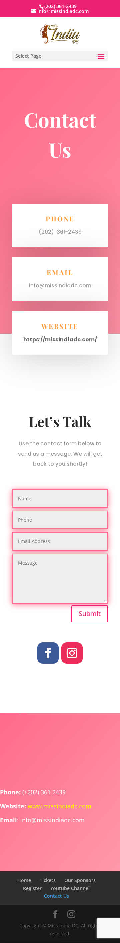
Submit (90, 613)
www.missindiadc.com (59, 806)
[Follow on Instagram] (72, 653)
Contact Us (56, 896)
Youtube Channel (70, 888)
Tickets (48, 880)
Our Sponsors (80, 880)
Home (24, 880)
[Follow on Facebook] (48, 653)
